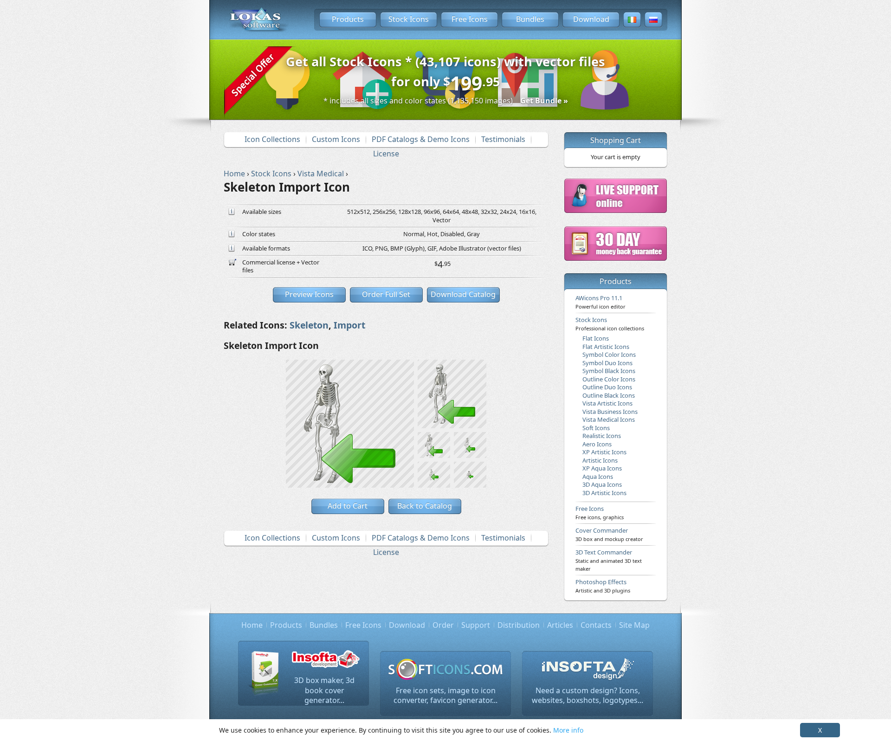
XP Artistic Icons (604, 452)
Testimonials (503, 139)
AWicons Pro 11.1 (600, 301)
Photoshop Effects (602, 585)
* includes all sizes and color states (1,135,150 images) (445, 101)
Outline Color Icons (608, 379)
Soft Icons (596, 428)
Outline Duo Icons (607, 387)
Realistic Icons (601, 436)
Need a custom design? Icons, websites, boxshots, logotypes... (587, 695)
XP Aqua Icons (602, 468)
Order (443, 625)
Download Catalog (463, 294)
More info (568, 730)
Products (348, 19)
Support (475, 625)
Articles (560, 625)
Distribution (518, 625)
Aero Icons (597, 444)
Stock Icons (408, 19)
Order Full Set (386, 294)
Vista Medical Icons (608, 419)
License (386, 153)
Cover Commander (609, 534)
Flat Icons (595, 338)
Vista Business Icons (610, 411)
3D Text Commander (608, 560)
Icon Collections (272, 139)
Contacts (596, 625)
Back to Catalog (424, 506)
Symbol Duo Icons (607, 363)
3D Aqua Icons (602, 484)
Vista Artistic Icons (607, 403)
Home (252, 625)
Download (591, 19)
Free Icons (470, 19)
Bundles (530, 19)
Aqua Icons (597, 476)
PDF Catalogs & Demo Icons (421, 139)
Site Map (634, 625)
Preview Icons (309, 294)
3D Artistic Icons (604, 493)
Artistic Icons (600, 460)
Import (349, 325)
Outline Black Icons (608, 395)
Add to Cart (348, 506)
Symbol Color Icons (609, 354)
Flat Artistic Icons (605, 346)
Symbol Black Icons (608, 371)
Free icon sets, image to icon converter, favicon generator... (445, 695)
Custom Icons (336, 139)
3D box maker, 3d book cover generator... (324, 690)
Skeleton (309, 325)
